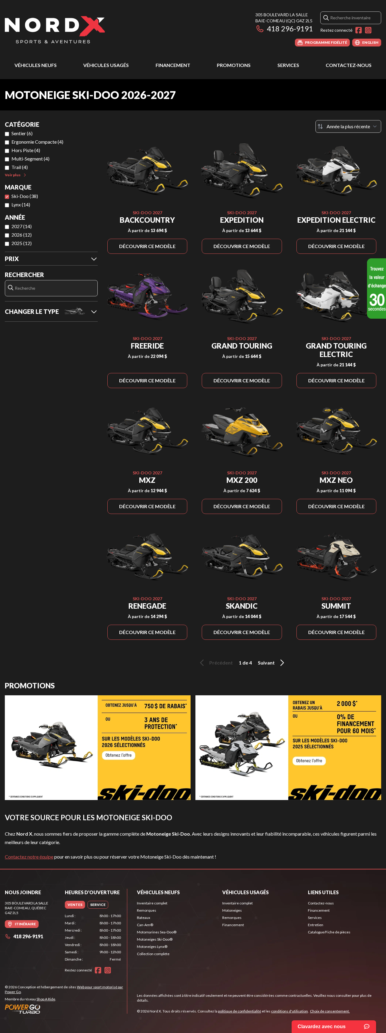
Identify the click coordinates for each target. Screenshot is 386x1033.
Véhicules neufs (35, 65)
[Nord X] (55, 29)
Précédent (221, 662)
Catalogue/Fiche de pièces (329, 932)
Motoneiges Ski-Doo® (154, 939)
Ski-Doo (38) (24, 196)
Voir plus (13, 175)
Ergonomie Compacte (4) (37, 142)
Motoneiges (232, 910)
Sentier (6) (22, 133)
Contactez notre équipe (29, 856)
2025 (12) (21, 243)
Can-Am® (145, 925)
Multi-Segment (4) (30, 158)
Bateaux (143, 917)
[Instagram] (368, 30)
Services (288, 65)
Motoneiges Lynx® (152, 946)
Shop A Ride (45, 999)
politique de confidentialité (239, 1011)
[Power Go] (66, 1009)
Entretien (315, 925)
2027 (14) (21, 226)
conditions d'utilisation (289, 1011)
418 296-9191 (290, 28)
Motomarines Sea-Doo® (156, 932)
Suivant (266, 662)
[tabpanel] (93, 937)
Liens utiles (323, 892)
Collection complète (153, 954)
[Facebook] (358, 30)
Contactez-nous (349, 65)
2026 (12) (21, 235)
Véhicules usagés (106, 65)
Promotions (234, 65)
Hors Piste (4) (25, 150)
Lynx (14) (20, 204)
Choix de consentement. (330, 1011)
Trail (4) (19, 167)
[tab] (75, 905)
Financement (173, 65)
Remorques (146, 910)
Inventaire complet (152, 903)
